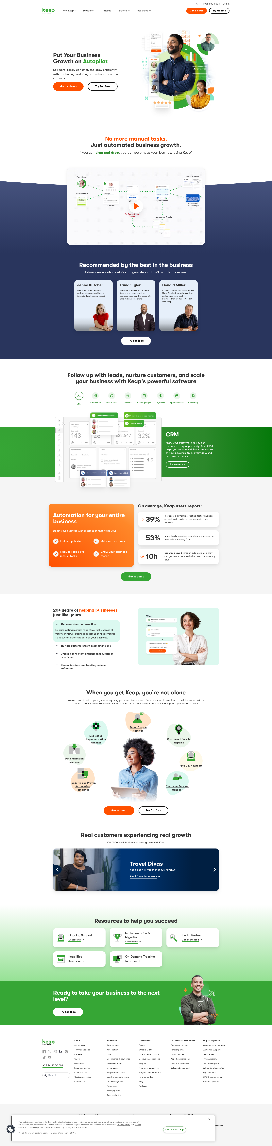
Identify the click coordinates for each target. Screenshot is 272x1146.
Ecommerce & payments (118, 1059)
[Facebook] (44, 1051)
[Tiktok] (44, 1057)
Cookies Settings (174, 1129)
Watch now (131, 961)
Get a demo (196, 10)
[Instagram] (55, 1051)
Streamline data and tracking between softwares (84, 667)
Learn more (177, 464)
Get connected (190, 939)
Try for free (219, 10)
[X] (49, 1051)
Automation (112, 1050)
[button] (10, 1129)
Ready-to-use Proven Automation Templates (83, 786)
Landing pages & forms (118, 1077)
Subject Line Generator (150, 1072)
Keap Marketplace (211, 1063)
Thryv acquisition (82, 1050)
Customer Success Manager (177, 788)
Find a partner (177, 1054)
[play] (136, 206)
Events (142, 1045)
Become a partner (179, 1045)
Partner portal (177, 1050)
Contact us (74, 939)
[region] (113, 1128)
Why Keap (68, 10)
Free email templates (149, 1068)
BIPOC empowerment (213, 1077)
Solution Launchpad (180, 1068)
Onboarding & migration (214, 1068)
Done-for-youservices (138, 729)
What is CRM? (145, 1050)
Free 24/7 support (191, 765)
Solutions (88, 10)
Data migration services (74, 760)
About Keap (80, 1045)
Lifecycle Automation (149, 1054)
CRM (109, 1054)
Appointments (114, 1045)
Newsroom (79, 1063)
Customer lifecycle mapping (179, 741)
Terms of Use (70, 1133)
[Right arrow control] (214, 869)
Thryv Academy (210, 1059)
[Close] (209, 1119)
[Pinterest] (66, 1051)
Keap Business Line (116, 1072)
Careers (78, 1054)
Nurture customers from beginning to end (86, 645)
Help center (208, 1054)
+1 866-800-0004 (52, 1065)
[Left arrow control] (57, 869)
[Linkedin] (60, 1051)
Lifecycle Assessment (149, 1059)
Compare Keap (81, 1072)
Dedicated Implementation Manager (96, 739)
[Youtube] (49, 1057)
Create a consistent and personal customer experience (87, 655)
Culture (78, 1059)
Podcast (143, 1086)
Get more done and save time (78, 624)
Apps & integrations (180, 1059)
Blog (141, 1081)
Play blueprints (209, 1072)
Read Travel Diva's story (143, 876)
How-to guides (146, 1077)
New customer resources (215, 1045)
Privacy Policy (123, 1125)
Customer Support (212, 1050)
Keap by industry (82, 1068)
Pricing (107, 10)
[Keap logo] (48, 11)
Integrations (113, 1068)
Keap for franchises (180, 1063)
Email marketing (114, 1063)
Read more (74, 961)
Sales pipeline (113, 1090)
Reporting (112, 1086)
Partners (122, 10)
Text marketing (114, 1095)
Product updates (211, 1081)
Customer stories (82, 1077)
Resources (142, 10)
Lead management (116, 1081)
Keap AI (142, 1063)
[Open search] (197, 4)
